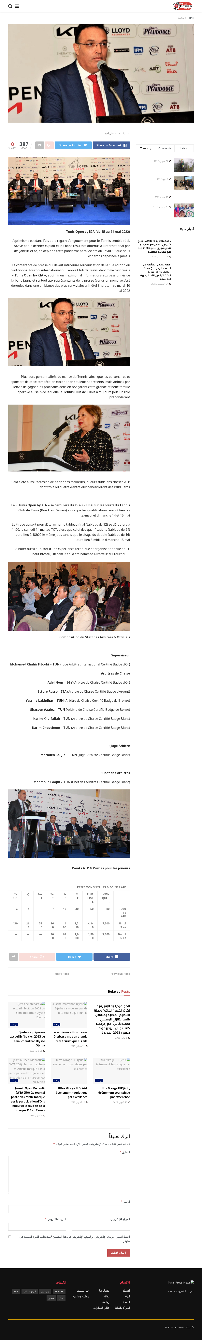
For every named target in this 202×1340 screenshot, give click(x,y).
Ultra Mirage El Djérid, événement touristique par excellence (114, 1092)
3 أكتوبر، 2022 (36, 1115)
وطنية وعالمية (81, 1296)
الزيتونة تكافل (29, 1291)
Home (190, 17)
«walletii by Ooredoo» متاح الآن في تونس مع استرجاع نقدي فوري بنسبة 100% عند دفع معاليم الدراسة (154, 246)
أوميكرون (45, 1291)
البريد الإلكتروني (55, 1219)
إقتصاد (126, 1290)
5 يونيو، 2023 (121, 1037)
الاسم (125, 1201)
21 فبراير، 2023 (77, 1046)
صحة (16, 1291)
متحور (51, 1298)
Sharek (59, 1291)
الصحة (126, 1302)
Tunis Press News (175, 1327)
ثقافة (106, 1296)
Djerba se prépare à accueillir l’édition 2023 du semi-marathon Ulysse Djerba (27, 1038)
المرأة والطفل (122, 1308)
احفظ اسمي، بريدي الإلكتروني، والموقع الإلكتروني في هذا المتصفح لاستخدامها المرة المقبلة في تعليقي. (75, 1239)
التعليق (124, 1152)
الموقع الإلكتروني (120, 1219)
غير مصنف (83, 1290)
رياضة (181, 17)
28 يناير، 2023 (36, 1050)
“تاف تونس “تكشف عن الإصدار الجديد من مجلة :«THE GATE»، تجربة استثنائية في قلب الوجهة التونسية (155, 271)
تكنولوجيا (104, 1290)
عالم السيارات (101, 1308)
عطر (61, 1298)
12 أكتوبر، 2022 (120, 1102)
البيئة (127, 1296)
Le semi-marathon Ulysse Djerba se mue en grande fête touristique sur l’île (69, 1036)
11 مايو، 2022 (121, 133)
